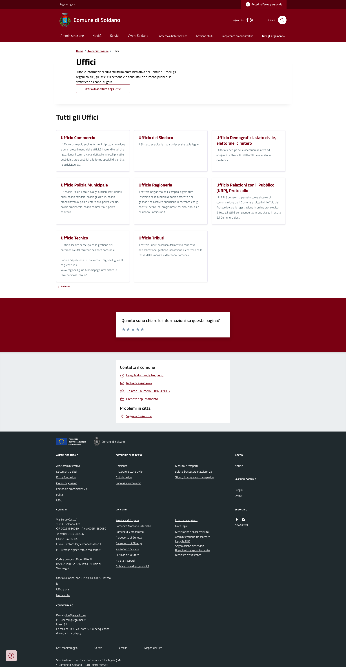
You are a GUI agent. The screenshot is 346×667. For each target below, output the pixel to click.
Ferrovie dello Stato (127, 555)
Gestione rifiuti (204, 36)
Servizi (114, 35)
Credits (123, 648)
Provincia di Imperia (127, 520)
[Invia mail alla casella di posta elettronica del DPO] (75, 615)
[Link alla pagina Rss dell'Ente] (243, 519)
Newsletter (241, 525)
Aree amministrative (68, 466)
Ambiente (121, 466)
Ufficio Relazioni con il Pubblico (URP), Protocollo (83, 581)
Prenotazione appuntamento (192, 550)
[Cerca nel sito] (281, 20)
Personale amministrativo (71, 489)
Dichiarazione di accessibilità (132, 566)
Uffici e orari (63, 589)
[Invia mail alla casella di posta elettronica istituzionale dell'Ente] (83, 544)
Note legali (181, 526)
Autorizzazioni (124, 477)
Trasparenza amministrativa (237, 36)
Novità (96, 35)
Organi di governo (66, 483)
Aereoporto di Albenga (129, 543)
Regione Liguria (67, 4)
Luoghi (239, 490)
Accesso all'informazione (173, 36)
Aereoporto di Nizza (127, 549)
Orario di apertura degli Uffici (103, 89)
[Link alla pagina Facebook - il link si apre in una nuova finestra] (247, 20)
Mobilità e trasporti (186, 466)
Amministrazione (72, 35)
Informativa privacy (186, 520)
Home (79, 51)
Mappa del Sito (153, 648)
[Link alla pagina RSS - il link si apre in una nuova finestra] (252, 20)
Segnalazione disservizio (189, 546)
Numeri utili (63, 595)
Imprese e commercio (128, 483)
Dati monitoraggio (66, 648)
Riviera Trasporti (125, 560)
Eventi (238, 495)
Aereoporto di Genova (129, 537)
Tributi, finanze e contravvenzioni (194, 477)
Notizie (239, 466)
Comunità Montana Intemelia (133, 526)
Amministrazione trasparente (192, 537)
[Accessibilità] (11, 656)
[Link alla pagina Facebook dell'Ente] (237, 519)
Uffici (59, 500)
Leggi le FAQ (182, 541)
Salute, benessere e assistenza (193, 471)
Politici (60, 494)
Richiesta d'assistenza (188, 555)
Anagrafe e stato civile (129, 471)
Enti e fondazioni (66, 477)
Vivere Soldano (138, 35)
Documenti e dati (66, 471)
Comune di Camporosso (130, 532)
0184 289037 (76, 534)
